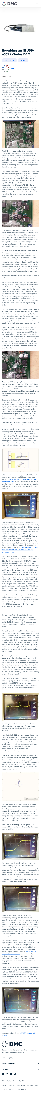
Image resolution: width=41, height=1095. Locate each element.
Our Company (7, 1057)
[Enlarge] (36, 451)
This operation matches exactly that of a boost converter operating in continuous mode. (20, 549)
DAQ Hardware (9, 60)
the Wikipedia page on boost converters (19, 952)
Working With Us (8, 1063)
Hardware (23, 60)
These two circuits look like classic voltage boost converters (19, 480)
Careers (5, 1069)
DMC (13, 68)
